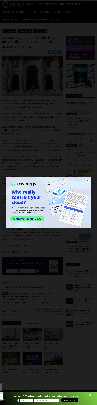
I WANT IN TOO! (69, 400)
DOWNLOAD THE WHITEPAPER (27, 218)
